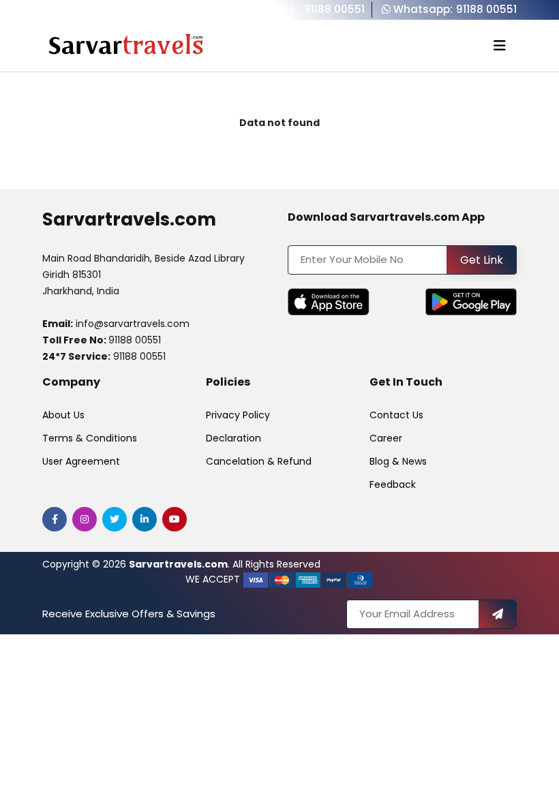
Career (385, 438)
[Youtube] (174, 519)
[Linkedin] (144, 519)
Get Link (481, 260)
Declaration (233, 438)
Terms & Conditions (89, 438)
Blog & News (398, 461)
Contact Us (396, 415)
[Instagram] (84, 519)
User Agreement (81, 461)
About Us (63, 415)
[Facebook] (54, 519)
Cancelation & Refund (259, 461)
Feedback (392, 484)
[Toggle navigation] (500, 46)
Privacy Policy (238, 415)
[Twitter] (114, 519)
